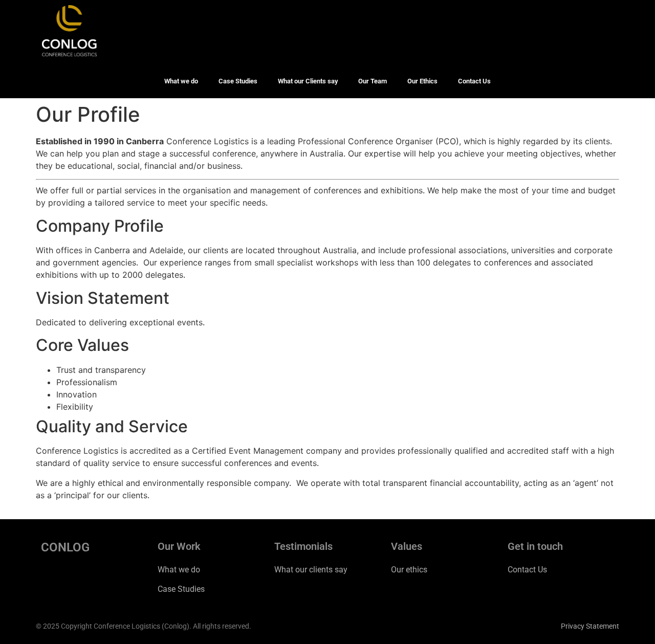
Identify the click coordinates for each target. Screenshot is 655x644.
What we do (181, 81)
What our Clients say (308, 81)
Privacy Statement (590, 626)
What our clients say (310, 569)
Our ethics (409, 569)
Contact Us (474, 81)
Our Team (372, 81)
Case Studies (238, 81)
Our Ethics (422, 81)
